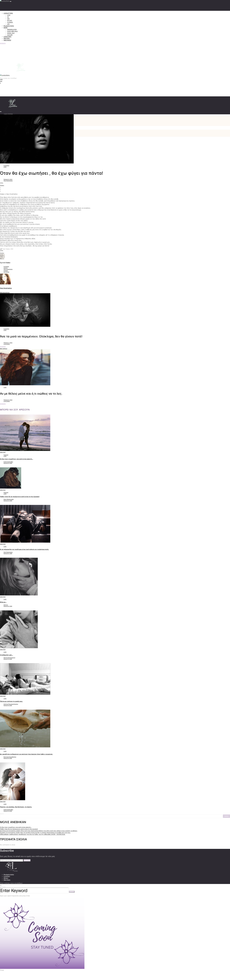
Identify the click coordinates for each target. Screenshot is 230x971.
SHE (8, 18)
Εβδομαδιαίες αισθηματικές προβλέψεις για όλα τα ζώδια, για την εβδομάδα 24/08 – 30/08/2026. (32, 834)
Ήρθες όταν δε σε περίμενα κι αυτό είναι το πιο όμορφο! (19, 496)
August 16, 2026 (8, 758)
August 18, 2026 (8, 659)
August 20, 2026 (8, 553)
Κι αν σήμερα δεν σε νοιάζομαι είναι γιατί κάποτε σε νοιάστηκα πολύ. (24, 549)
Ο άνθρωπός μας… (6, 655)
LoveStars (7, 876)
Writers (6, 878)
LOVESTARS (7, 36)
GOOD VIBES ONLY (12, 31)
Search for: (3, 886)
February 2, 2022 (8, 342)
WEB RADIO (7, 40)
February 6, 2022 (8, 179)
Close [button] (2, 970)
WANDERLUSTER (12, 29)
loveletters (6, 266)
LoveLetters (7, 344)
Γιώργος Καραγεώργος (9, 657)
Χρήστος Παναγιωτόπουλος (11, 704)
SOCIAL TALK (10, 33)
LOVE (8, 15)
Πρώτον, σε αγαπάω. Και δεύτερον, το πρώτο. (16, 807)
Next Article (3, 348)
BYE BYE (9, 20)
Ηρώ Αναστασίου (8, 180)
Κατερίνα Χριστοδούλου (10, 757)
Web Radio (7, 880)
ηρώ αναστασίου (8, 269)
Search (2, 813)
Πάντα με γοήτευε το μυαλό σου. (11, 701)
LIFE (8, 24)
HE (8, 17)
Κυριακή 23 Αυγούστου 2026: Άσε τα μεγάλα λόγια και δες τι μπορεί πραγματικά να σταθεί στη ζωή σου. (35, 832)
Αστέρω (6, 604)
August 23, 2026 (8, 463)
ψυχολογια (6, 272)
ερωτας (6, 268)
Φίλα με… (3, 602)
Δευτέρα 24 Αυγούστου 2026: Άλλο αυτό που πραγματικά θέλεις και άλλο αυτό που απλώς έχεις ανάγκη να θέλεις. (38, 831)
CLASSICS (10, 22)
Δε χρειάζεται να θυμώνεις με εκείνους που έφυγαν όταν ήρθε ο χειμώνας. (26, 754)
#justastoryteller (9, 26)
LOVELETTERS (8, 13)
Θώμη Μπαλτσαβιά (9, 499)
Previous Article (5, 292)
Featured (6, 455)
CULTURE (9, 35)
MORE (5, 27)
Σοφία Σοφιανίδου (8, 461)
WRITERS (7, 38)
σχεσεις (6, 270)
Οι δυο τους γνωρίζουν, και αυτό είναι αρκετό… (16, 459)
